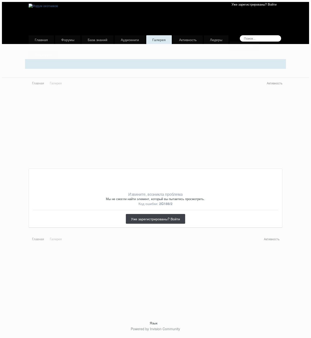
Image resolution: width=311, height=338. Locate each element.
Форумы (67, 39)
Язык (154, 322)
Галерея (159, 39)
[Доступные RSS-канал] (280, 239)
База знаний (97, 39)
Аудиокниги (130, 39)
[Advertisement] (155, 134)
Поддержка (43, 54)
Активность (188, 39)
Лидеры (216, 39)
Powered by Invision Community (155, 328)
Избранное (244, 46)
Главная (41, 39)
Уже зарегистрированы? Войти (255, 4)
